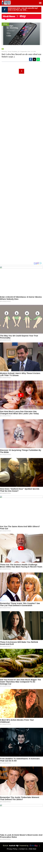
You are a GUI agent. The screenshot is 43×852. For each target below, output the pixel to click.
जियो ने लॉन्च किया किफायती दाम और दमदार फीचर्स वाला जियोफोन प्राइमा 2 (21, 55)
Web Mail (32, 849)
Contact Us (23, 849)
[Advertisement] (21, 95)
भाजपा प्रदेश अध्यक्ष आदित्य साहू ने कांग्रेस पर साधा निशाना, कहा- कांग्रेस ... (23, 9)
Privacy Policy (12, 849)
